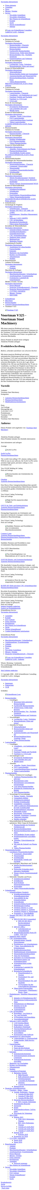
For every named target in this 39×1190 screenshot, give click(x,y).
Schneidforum (10, 299)
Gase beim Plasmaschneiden (23, 786)
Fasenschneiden (15, 249)
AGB (7, 687)
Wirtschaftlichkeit (15, 72)
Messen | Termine (11, 11)
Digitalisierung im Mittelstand (24, 1004)
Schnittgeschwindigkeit (17, 189)
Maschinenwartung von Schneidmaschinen (22, 960)
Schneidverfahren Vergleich (19, 230)
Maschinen (9, 301)
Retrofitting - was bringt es (23, 1013)
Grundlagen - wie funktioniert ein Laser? (23, 95)
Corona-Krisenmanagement (27, 1084)
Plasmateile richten (20, 811)
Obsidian (4, 479)
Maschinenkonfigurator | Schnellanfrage (23, 274)
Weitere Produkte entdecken (10, 606)
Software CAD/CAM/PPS (19, 218)
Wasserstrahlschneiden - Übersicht (21, 164)
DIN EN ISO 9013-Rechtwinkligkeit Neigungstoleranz (25, 923)
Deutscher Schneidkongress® (15, 1088)
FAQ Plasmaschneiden (17, 141)
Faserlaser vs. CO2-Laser (18, 99)
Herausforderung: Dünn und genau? (22, 66)
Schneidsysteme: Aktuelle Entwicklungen (22, 941)
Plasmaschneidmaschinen (18, 151)
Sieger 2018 (18, 1140)
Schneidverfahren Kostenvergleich (25, 904)
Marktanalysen (15, 239)
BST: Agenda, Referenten (27, 1102)
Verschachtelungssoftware (23, 1029)
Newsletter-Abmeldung (18, 17)
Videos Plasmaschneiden (18, 143)
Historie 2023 (18, 1117)
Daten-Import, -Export (21, 1025)
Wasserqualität (14, 168)
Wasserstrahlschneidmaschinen (24, 954)
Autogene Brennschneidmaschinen (17, 304)
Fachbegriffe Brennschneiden (20, 51)
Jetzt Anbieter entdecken (9, 670)
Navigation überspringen (9, 2)
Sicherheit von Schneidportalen (24, 958)
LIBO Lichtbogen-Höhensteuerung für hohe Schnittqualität (26, 807)
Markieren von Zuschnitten (19, 253)
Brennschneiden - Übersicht (19, 45)
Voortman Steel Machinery (10, 392)
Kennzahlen (14, 193)
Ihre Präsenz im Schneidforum (20, 19)
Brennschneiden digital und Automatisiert (24, 74)
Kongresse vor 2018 (21, 1136)
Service (7, 13)
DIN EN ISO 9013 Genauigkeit (25, 919)
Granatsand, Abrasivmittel (18, 166)
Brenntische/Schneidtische (19, 222)
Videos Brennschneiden (18, 82)
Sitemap (12, 26)
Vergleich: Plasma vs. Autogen (24, 909)
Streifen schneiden (20, 819)
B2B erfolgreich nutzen (26, 1077)
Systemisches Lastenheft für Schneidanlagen (19, 279)
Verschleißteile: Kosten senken (20, 153)
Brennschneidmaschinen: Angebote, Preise (22, 737)
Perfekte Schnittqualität (17, 139)
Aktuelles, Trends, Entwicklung (20, 116)
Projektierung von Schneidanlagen (25, 944)
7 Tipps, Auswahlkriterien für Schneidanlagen (24, 947)
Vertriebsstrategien (24, 1079)
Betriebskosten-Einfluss (22, 906)
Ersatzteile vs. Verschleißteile (24, 913)
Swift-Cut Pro (5, 453)
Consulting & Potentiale (18, 1071)
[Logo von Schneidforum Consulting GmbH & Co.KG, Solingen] (19, 32)
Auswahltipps (18, 1033)
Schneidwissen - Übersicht (19, 208)
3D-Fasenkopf (19, 1046)
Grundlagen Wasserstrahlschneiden (21, 170)
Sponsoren (17, 1106)
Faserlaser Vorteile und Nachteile (21, 97)
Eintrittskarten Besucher (22, 1104)
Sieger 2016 (18, 1142)
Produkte (13, 268)
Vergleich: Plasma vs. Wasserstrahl (25, 911)
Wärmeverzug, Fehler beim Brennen (22, 53)
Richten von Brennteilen (18, 255)
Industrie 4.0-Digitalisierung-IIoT (25, 998)
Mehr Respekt (23, 1075)
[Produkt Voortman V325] (11, 310)
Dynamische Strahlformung (19, 107)
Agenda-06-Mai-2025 (25, 1094)
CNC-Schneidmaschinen (18, 235)
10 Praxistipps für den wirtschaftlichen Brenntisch (27, 985)
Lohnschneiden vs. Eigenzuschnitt (25, 1038)
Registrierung (9, 623)
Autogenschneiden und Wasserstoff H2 (23, 76)
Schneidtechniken (20, 1031)
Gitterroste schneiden (21, 817)
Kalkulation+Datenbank (22, 1027)
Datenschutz (9, 685)
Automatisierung (19, 1009)
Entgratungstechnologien (22, 1054)
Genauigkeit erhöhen (21, 798)
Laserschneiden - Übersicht (19, 93)
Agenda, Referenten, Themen (24, 1092)
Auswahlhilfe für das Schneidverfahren (21, 899)
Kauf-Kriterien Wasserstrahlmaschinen (23, 195)
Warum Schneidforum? (17, 25)
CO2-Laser (13, 101)
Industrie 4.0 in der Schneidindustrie (20, 1007)
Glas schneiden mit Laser (18, 108)
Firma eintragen (10, 5)
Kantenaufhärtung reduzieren (24, 809)
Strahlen (12, 258)
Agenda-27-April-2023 (26, 1131)
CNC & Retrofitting (16, 220)
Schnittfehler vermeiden (22, 804)
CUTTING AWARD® (17, 291)
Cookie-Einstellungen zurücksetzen (17, 631)
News (7, 9)
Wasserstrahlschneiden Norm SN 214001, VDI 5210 (25, 933)
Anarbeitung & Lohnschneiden (20, 247)
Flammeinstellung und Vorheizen (21, 59)
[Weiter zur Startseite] (13, 694)
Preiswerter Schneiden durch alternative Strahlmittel (23, 870)
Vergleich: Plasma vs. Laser (23, 908)
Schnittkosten (14, 191)
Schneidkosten (19, 902)
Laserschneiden (10, 742)
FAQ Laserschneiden (17, 118)
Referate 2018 (23, 1134)
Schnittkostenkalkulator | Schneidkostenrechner (18, 232)
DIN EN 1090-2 (19, 927)
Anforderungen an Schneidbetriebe (24, 930)
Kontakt (12, 21)
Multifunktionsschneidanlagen (15, 402)
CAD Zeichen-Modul (21, 1023)
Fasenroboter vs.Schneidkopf (24, 1050)
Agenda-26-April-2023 (26, 1129)
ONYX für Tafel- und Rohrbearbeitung (14, 505)
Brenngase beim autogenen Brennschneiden (19, 48)
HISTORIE (14, 295)
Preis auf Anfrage (7, 470)
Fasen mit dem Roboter (22, 1048)
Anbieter (12, 266)
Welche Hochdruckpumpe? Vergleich (22, 178)
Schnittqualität (14, 172)
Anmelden (8, 7)
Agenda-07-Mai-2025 (25, 1096)
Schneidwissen (10, 890)
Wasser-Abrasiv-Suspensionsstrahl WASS (24, 183)
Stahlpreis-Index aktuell (18, 237)
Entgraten (13, 251)
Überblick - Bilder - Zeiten (19, 1090)
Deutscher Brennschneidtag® (20, 289)
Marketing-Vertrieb (16, 241)
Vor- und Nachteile (20, 1015)
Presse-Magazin (15, 285)
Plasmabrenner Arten (21, 781)
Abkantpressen (15, 257)
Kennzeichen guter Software (23, 1034)
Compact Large (6, 533)
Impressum (9, 683)
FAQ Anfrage (10, 620)
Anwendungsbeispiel (21, 1019)
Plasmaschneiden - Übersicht (19, 133)
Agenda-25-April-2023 (26, 1127)
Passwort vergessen (20, 1163)
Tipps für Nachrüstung (21, 956)
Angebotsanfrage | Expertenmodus (21, 276)
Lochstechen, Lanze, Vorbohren (20, 64)
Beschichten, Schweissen (22, 813)
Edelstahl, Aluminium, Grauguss (25, 815)
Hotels (16, 1107)
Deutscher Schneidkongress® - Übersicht (24, 287)
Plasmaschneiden (11, 773)
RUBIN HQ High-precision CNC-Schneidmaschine (19, 586)
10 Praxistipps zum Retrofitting (24, 1017)
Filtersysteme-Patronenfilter (19, 224)
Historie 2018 (18, 1132)
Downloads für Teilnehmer (23, 1113)
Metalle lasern (14, 110)
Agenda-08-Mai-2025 (25, 1098)
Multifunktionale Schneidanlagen (25, 952)
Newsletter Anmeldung (17, 15)
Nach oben (5, 1188)
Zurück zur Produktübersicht (10, 608)
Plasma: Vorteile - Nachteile (23, 796)
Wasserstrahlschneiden (13, 850)
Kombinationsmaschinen (22, 950)
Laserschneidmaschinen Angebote (21, 120)
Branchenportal (10, 1144)
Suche (12, 23)
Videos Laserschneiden (17, 122)
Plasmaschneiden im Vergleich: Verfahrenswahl (24, 826)
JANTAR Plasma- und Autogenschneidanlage (16, 559)
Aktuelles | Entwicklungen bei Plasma (22, 149)
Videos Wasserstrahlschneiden (20, 197)
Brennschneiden (10, 302)
